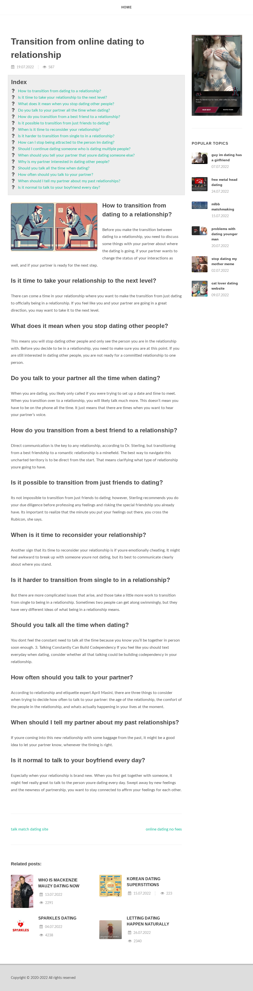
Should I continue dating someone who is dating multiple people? (74, 149)
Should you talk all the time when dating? (53, 168)
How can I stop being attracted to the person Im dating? (66, 142)
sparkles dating (57, 918)
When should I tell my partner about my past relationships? (69, 181)
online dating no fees (164, 829)
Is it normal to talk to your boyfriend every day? (59, 187)
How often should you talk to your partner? (55, 175)
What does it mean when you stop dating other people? (66, 104)
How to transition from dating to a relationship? (59, 91)
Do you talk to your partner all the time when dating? (64, 110)
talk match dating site (29, 829)
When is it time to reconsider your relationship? (59, 130)
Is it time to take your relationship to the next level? (62, 97)
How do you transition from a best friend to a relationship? (69, 117)
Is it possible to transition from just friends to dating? (64, 123)
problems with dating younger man (224, 234)
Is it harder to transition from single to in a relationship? (66, 136)
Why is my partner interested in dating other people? (63, 162)
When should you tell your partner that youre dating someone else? (76, 155)
